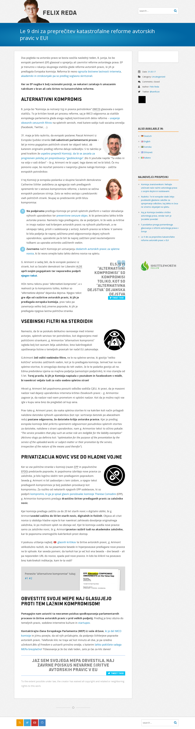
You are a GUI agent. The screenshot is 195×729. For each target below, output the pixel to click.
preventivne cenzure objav (72, 215)
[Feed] (19, 722)
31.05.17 (152, 71)
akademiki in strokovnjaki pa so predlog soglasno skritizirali (56, 76)
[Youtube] (34, 722)
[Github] (42, 722)
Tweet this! (118, 298)
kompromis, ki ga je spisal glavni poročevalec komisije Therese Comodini (73, 494)
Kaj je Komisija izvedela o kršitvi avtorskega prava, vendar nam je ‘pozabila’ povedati (156, 216)
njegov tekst (29, 275)
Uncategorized (158, 76)
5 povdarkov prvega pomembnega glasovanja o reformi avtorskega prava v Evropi (159, 228)
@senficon (155, 91)
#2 (30, 578)
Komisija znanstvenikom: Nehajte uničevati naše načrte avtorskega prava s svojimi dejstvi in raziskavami (159, 188)
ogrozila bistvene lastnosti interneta (99, 71)
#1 (26, 578)
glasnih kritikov (67, 542)
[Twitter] (27, 722)
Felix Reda (60, 12)
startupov (84, 622)
